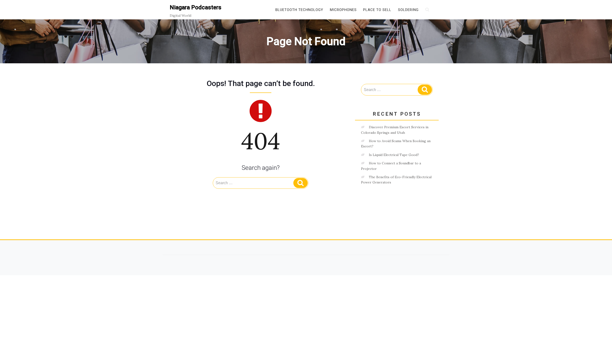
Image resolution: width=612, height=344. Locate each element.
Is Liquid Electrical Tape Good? (394, 155)
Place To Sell (377, 10)
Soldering (408, 10)
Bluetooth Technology (299, 10)
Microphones (343, 10)
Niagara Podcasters (195, 7)
